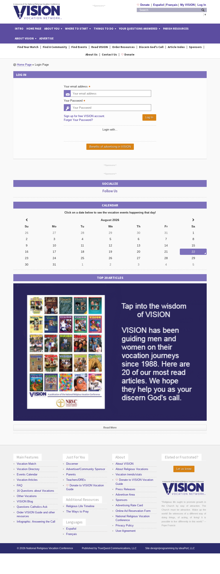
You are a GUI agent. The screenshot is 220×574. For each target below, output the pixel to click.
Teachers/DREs (76, 479)
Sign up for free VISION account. (84, 116)
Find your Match (27, 47)
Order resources (123, 47)
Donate (143, 4)
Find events (79, 47)
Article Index (176, 47)
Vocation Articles (27, 479)
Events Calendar (27, 474)
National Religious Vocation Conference (49, 548)
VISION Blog (25, 501)
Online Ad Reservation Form (133, 510)
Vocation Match (26, 463)
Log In (201, 4)
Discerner (72, 463)
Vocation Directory (28, 469)
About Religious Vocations (132, 469)
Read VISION (99, 47)
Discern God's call (151, 47)
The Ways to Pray (77, 511)
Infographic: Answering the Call (36, 521)
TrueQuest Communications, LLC (117, 548)
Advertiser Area (125, 494)
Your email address (77, 87)
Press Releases (125, 489)
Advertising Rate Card (129, 505)
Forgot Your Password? (78, 120)
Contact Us (109, 54)
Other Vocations (27, 496)
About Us (92, 54)
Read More (110, 427)
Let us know (183, 468)
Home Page (33, 28)
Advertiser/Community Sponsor (85, 469)
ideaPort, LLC (187, 548)
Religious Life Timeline (80, 506)
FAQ (19, 485)
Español (158, 4)
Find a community (55, 47)
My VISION (187, 4)
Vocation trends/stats (129, 474)
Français (171, 4)
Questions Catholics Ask (32, 506)
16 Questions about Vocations (35, 490)
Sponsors (99, 5)
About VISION (124, 463)
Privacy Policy (125, 525)
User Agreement (126, 530)
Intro (19, 28)
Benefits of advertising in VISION (110, 146)
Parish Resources (176, 28)
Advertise (46, 38)
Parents (71, 474)
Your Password (75, 101)
